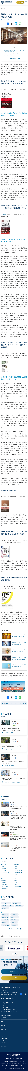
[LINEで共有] (20, 23)
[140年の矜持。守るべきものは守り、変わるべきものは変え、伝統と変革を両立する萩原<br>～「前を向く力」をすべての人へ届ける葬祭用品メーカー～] (14, 744)
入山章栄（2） (5, 917)
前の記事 (6, 703)
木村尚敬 (4, 214)
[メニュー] (26, 2)
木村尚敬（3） (5, 919)
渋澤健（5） (14, 925)
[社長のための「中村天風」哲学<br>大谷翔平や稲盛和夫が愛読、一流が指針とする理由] (14, 825)
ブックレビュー (7, 20)
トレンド (4, 10)
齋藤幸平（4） (5, 914)
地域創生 (13, 782)
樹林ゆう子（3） (14, 917)
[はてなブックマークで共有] (16, 23)
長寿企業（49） (16, 903)
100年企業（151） (6, 903)
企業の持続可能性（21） (7, 905)
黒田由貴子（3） (14, 919)
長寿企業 (6, 749)
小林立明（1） (14, 922)
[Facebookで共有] (8, 23)
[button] (13, 954)
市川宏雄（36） (14, 914)
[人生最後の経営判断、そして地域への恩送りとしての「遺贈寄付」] (14, 777)
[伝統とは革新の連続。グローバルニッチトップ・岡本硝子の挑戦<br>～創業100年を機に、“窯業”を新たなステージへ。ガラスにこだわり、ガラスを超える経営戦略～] (14, 761)
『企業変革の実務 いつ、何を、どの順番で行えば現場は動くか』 (14, 51)
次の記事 (22, 703)
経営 (18, 723)
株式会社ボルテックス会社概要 (13, 1058)
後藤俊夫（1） (5, 922)
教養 (12, 732)
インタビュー (7, 732)
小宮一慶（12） (5, 925)
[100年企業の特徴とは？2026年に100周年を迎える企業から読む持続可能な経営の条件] (14, 836)
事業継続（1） (5, 908)
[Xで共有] (12, 23)
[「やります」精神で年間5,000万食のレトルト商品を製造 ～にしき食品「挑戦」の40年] (14, 846)
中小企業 (18, 782)
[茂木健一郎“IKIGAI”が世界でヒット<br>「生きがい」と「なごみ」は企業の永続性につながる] (14, 727)
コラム (7, 935)
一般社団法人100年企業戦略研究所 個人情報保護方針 (14, 1054)
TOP (2, 935)
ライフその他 (14, 725)
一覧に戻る (14, 703)
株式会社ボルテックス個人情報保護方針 (13, 1061)
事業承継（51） (19, 905)
